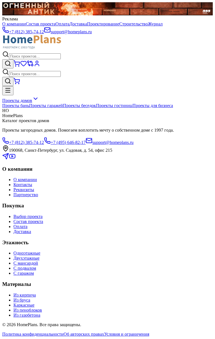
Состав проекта (40, 24)
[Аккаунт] (37, 65)
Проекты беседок (79, 105)
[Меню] (7, 90)
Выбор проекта (28, 216)
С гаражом (23, 273)
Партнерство (25, 194)
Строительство (133, 24)
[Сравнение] (30, 65)
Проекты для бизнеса (152, 105)
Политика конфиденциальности (33, 334)
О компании (14, 24)
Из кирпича (24, 295)
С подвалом (24, 268)
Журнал (155, 24)
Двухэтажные (26, 258)
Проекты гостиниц (114, 105)
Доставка (78, 24)
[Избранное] (23, 65)
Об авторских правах (84, 334)
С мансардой (25, 263)
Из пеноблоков (27, 310)
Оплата (62, 24)
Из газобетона (26, 315)
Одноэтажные (26, 253)
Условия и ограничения (126, 334)
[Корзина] (16, 65)
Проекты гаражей (46, 105)
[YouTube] (12, 158)
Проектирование (103, 24)
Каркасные (23, 305)
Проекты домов (17, 100)
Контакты (22, 184)
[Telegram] (5, 158)
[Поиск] (7, 63)
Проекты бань (15, 105)
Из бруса (21, 300)
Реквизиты (23, 189)
